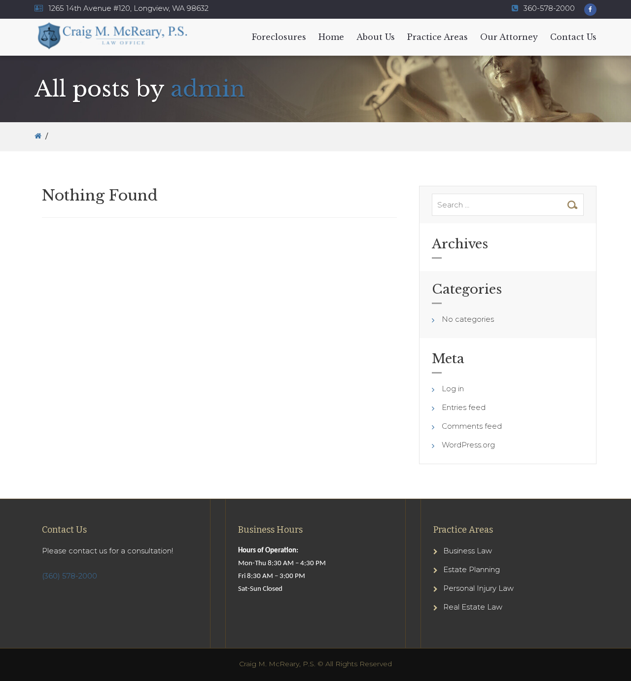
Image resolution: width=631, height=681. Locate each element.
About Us (375, 37)
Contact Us (573, 37)
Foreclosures (279, 37)
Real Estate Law (472, 607)
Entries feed (464, 407)
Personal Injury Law (478, 588)
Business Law (467, 550)
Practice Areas (437, 37)
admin (208, 88)
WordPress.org (468, 444)
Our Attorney (509, 37)
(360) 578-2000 (69, 575)
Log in (453, 388)
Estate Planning (471, 569)
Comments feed (472, 426)
